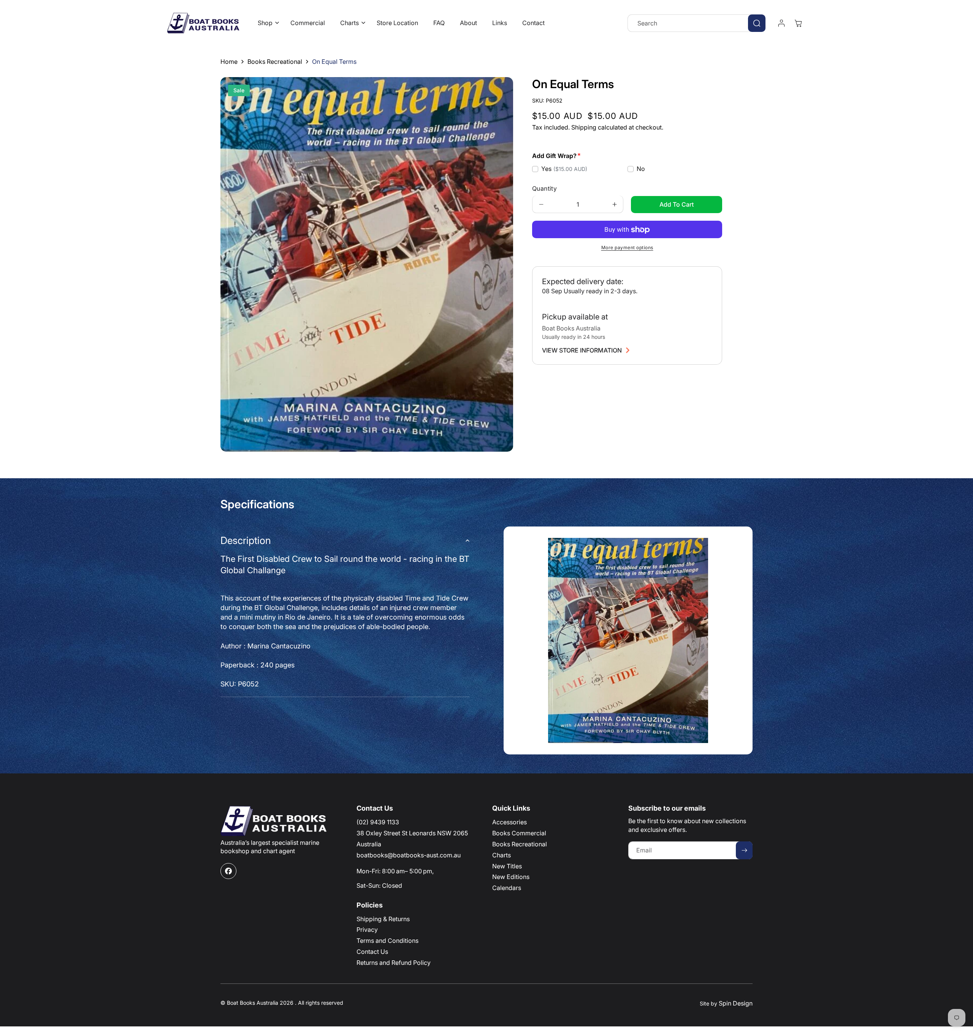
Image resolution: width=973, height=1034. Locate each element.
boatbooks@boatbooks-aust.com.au (409, 855)
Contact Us (372, 951)
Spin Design (736, 1003)
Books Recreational (274, 61)
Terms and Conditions (387, 940)
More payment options (627, 248)
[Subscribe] (744, 850)
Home (229, 61)
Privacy (367, 929)
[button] (266, 23)
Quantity (544, 189)
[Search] (756, 23)
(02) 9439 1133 (378, 822)
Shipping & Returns (383, 919)
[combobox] (696, 23)
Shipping (583, 127)
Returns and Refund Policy (394, 962)
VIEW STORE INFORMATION (582, 350)
